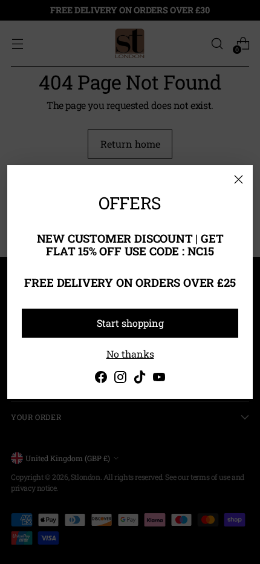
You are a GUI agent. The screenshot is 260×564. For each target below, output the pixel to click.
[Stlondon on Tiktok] (139, 379)
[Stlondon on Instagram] (120, 379)
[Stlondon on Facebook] (101, 379)
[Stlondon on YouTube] (159, 379)
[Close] (238, 179)
